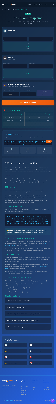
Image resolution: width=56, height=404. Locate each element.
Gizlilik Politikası (46, 387)
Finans (35, 4)
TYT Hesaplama (24, 384)
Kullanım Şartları (46, 389)
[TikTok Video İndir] (53, 401)
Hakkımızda (45, 385)
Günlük (46, 4)
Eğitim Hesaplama (12, 9)
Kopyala (48, 141)
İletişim (52, 4)
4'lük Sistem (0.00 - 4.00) (8, 90)
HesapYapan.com (9, 400)
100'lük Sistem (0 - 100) (25, 90)
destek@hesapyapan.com (48, 382)
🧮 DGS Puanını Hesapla (28, 102)
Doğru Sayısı (6, 63)
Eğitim (40, 4)
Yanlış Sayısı (32, 63)
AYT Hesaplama (24, 386)
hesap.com (9, 4)
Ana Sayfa (4, 9)
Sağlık (29, 4)
